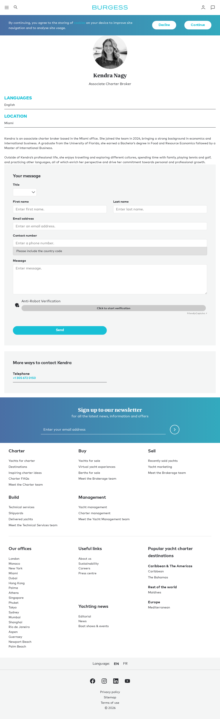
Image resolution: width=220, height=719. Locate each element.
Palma (13, 588)
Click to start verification (113, 308)
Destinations (18, 466)
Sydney (14, 612)
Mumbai (15, 617)
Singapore (16, 597)
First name (21, 201)
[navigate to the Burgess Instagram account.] (104, 681)
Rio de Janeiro (19, 627)
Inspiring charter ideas (25, 472)
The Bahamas (158, 577)
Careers (84, 568)
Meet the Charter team (26, 484)
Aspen (13, 632)
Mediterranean (159, 607)
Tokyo (13, 607)
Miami (13, 573)
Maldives (154, 592)
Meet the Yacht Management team (104, 519)
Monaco (14, 563)
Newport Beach (20, 641)
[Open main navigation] (7, 7)
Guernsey (15, 636)
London (14, 558)
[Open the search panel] (15, 7)
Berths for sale (89, 472)
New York (15, 568)
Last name (121, 201)
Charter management (94, 513)
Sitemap (110, 697)
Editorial (84, 616)
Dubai (13, 578)
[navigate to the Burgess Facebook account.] (92, 681)
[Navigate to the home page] (110, 7)
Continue (198, 25)
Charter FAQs (19, 478)
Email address (23, 218)
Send (60, 330)
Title (16, 184)
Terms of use (110, 702)
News (82, 621)
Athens (14, 592)
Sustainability (88, 563)
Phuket (13, 602)
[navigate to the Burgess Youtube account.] (127, 681)
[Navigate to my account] (203, 7)
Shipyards (16, 513)
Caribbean (156, 571)
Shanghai (15, 622)
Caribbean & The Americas (170, 566)
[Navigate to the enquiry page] (212, 7)
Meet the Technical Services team (33, 525)
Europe (154, 602)
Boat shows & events (93, 626)
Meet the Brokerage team (97, 478)
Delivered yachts (21, 519)
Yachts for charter (22, 460)
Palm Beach (17, 646)
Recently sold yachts (163, 460)
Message (19, 260)
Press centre (87, 573)
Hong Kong (17, 583)
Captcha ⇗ (197, 313)
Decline (164, 25)
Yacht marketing (160, 466)
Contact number (25, 235)
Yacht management (92, 507)
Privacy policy (110, 692)
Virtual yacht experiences (96, 466)
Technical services (21, 507)
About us (84, 558)
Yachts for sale (89, 460)
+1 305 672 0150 (24, 378)
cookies (79, 22)
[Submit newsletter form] (174, 429)
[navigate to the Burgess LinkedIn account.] (116, 681)
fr (125, 663)
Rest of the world (162, 587)
